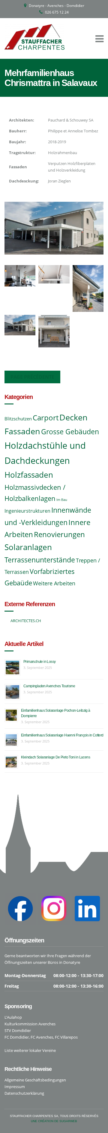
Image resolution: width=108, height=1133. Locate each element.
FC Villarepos (66, 1037)
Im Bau (61, 500)
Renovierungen (59, 534)
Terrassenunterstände (39, 560)
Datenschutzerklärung (24, 1093)
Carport (45, 418)
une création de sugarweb (54, 1121)
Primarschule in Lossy (39, 662)
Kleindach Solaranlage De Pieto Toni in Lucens (55, 757)
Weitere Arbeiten (54, 583)
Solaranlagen (28, 547)
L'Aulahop (13, 1017)
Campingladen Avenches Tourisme (49, 686)
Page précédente (32, 377)
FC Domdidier (16, 1037)
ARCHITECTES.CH (25, 620)
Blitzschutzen (18, 419)
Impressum (14, 1086)
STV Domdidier (17, 1030)
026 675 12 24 (57, 12)
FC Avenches (42, 1037)
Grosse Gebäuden (70, 431)
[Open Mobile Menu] (99, 38)
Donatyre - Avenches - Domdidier (56, 5)
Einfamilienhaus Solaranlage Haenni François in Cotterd (62, 735)
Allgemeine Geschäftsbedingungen (35, 1080)
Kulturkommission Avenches (30, 1024)
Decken (73, 417)
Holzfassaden (28, 474)
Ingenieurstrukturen (27, 511)
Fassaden (22, 431)
